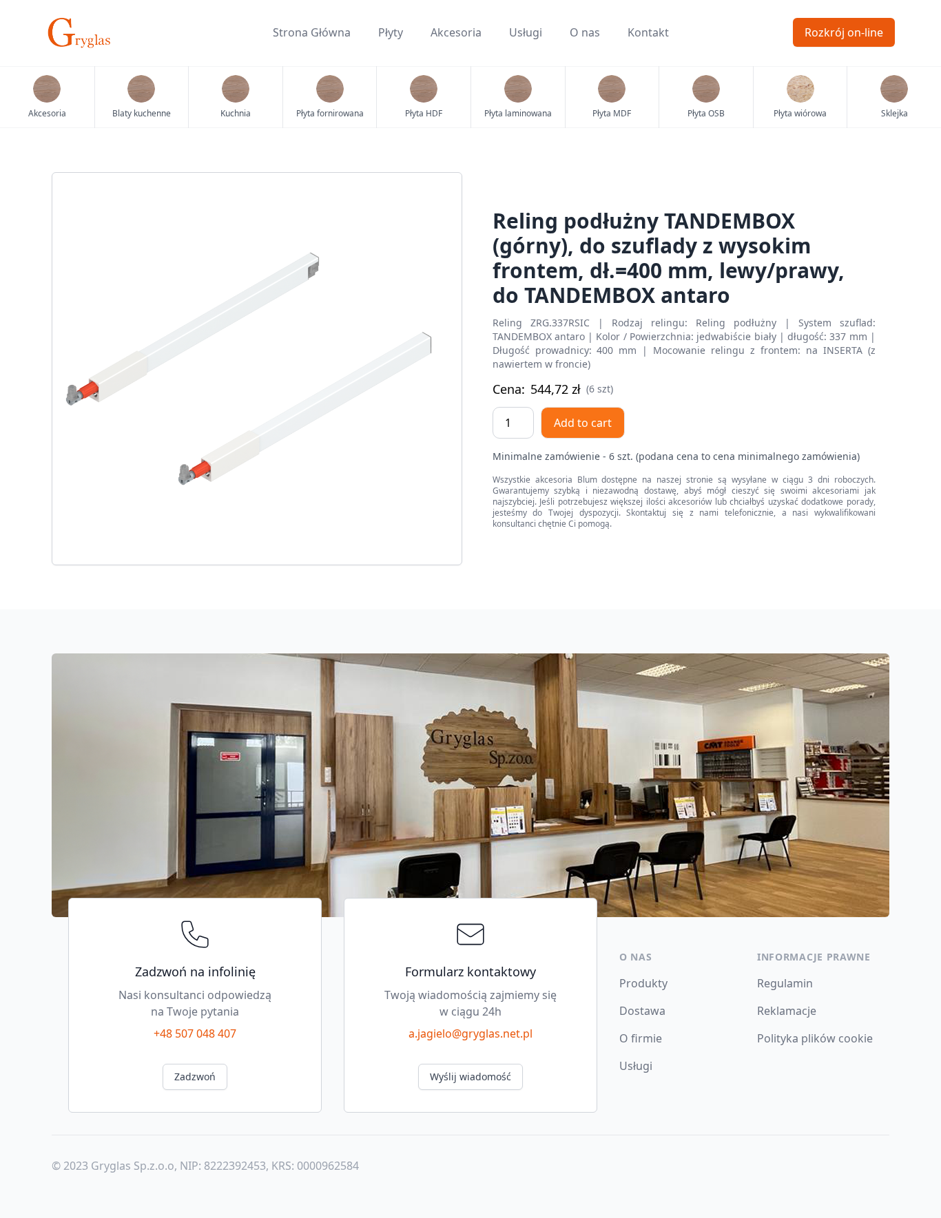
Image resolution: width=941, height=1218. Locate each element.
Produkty (643, 983)
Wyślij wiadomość (470, 1076)
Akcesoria (456, 32)
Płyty (390, 32)
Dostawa (642, 1010)
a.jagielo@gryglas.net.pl (470, 1033)
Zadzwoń (195, 1076)
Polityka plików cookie (815, 1038)
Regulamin (785, 983)
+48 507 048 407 (195, 1033)
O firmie (640, 1038)
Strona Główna (312, 32)
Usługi (525, 32)
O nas (585, 32)
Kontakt (648, 32)
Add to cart (583, 422)
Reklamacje (786, 1010)
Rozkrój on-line (844, 32)
